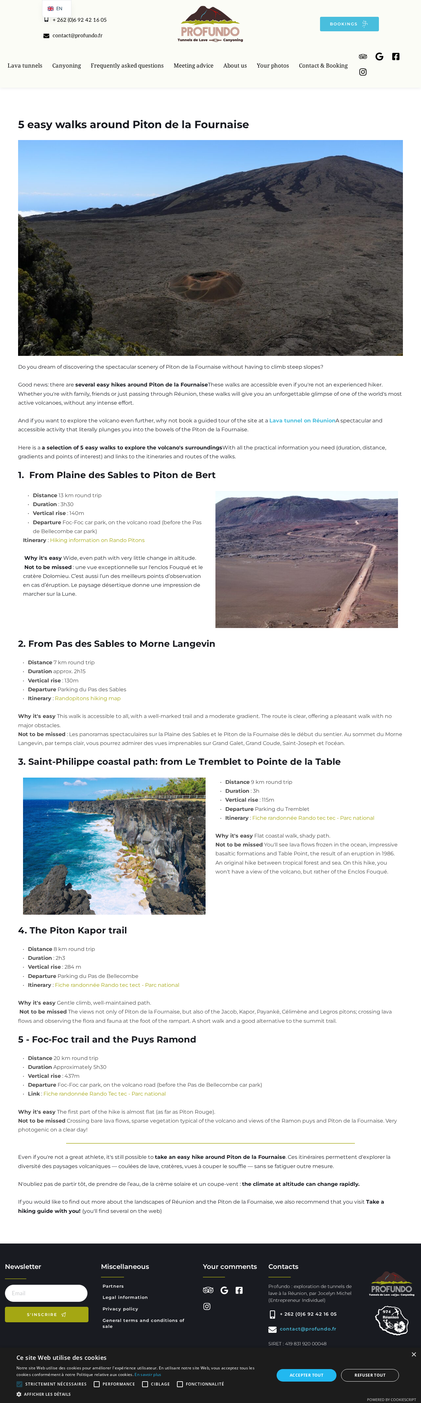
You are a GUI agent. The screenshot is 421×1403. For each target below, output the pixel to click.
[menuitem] (25, 65)
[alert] (210, 1375)
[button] (141, 1394)
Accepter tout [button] (306, 1375)
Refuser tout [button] (370, 1375)
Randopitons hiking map (88, 698)
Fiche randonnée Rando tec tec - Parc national (313, 818)
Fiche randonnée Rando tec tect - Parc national (117, 985)
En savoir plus (148, 1374)
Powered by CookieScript (391, 1399)
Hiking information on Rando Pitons (97, 540)
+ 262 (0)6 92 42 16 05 (80, 20)
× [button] (413, 1354)
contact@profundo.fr (78, 36)
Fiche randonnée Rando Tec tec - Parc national (104, 1094)
